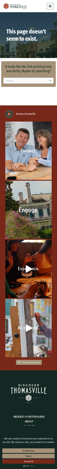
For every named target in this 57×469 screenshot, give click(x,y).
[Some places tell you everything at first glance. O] (28, 210)
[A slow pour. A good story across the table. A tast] (28, 269)
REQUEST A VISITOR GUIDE (29, 416)
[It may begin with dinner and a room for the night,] (28, 151)
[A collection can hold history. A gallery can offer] (28, 328)
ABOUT (29, 421)
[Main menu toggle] (50, 6)
